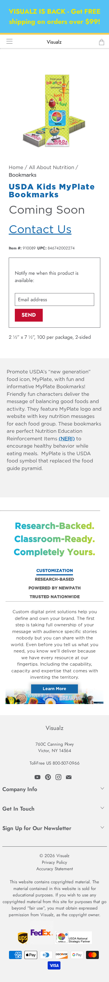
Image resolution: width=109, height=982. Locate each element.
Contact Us (40, 230)
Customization (54, 570)
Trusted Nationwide (55, 597)
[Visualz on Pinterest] (48, 777)
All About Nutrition (51, 168)
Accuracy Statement (54, 869)
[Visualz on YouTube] (37, 777)
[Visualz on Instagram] (58, 777)
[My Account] (7, 41)
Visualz (54, 41)
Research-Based (54, 579)
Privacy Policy (54, 862)
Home (16, 168)
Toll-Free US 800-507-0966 (55, 763)
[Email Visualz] (69, 777)
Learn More (54, 688)
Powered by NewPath (54, 588)
